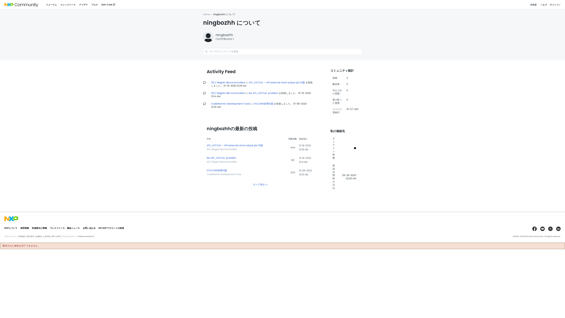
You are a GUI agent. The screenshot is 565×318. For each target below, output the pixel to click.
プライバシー (9, 236)
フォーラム (51, 4)
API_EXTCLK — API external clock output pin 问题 (277, 82)
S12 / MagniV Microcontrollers (228, 82)
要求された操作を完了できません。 (21, 245)
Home (206, 14)
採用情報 (24, 228)
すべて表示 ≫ (260, 184)
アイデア (83, 4)
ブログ (94, 4)
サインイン (555, 4)
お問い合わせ (89, 228)
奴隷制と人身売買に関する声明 (48, 236)
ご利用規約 (21, 236)
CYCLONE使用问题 (263, 103)
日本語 (533, 4)
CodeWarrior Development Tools (230, 103)
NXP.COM (107, 4)
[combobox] (282, 51)
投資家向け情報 (39, 228)
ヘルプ (544, 4)
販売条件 (30, 236)
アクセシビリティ (69, 236)
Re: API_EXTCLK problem (263, 93)
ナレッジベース (67, 4)
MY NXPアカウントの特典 (111, 228)
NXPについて (11, 228)
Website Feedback (86, 236)
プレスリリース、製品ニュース (65, 228)
